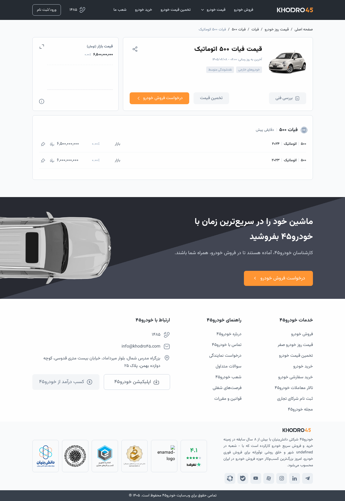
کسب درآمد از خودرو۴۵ (61, 382)
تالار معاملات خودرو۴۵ (294, 388)
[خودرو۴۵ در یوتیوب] (255, 478)
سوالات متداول (229, 366)
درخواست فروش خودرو (163, 98)
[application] (75, 80)
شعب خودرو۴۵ (228, 377)
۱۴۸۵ (73, 10)
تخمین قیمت (211, 98)
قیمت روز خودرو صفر (295, 345)
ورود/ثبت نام (46, 10)
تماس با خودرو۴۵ (227, 345)
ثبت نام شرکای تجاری (295, 398)
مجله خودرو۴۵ (300, 409)
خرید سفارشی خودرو (295, 377)
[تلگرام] (307, 478)
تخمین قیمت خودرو (296, 355)
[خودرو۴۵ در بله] (242, 478)
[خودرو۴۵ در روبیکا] (230, 478)
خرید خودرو (303, 366)
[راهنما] (42, 101)
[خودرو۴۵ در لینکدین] (294, 478)
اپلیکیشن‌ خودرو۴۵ (132, 382)
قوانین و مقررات (228, 398)
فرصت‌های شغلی (227, 388)
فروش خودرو (302, 334)
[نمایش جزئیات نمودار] (42, 46)
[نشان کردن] (43, 144)
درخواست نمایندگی (225, 355)
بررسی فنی (284, 98)
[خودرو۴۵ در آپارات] (268, 478)
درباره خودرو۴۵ (229, 334)
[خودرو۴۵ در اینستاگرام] (281, 478)
